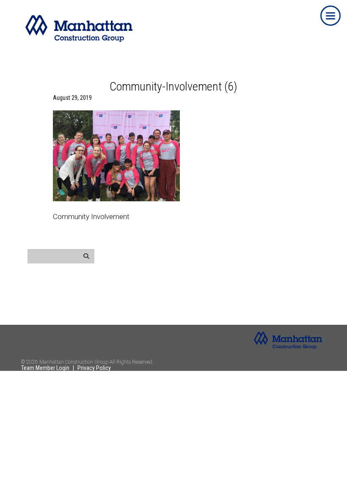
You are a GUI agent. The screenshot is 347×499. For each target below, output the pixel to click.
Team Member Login (45, 368)
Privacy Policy (94, 368)
